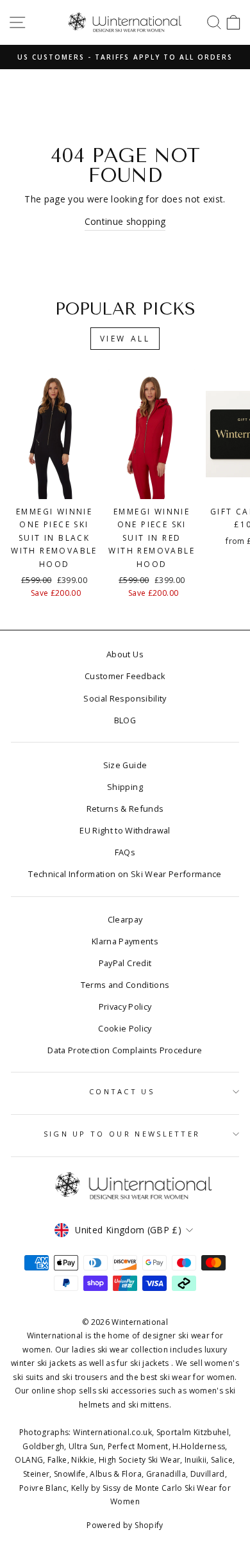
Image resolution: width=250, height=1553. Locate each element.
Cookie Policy (125, 1028)
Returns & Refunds (125, 808)
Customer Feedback (125, 676)
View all (125, 338)
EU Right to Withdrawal (125, 830)
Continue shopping (125, 221)
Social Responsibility (124, 698)
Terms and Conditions (125, 984)
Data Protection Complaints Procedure (124, 1050)
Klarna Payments (125, 941)
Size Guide (125, 765)
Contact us (121, 1091)
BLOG (125, 720)
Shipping (125, 787)
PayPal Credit (125, 963)
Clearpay (125, 919)
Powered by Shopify (125, 1525)
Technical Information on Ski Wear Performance (125, 874)
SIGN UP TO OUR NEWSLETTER (122, 1133)
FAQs (125, 852)
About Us (125, 654)
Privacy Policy (125, 1006)
